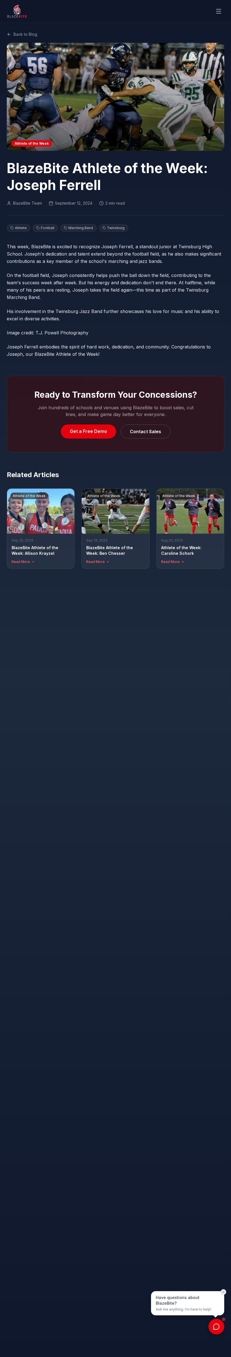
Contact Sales (145, 431)
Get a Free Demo (88, 431)
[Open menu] (218, 11)
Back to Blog (25, 34)
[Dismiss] (223, 1292)
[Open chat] (216, 1326)
